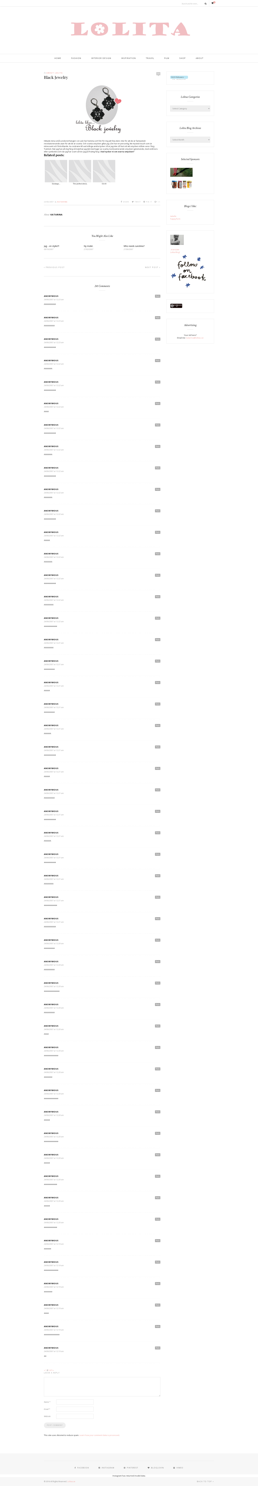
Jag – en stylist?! (51, 246)
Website (47, 1416)
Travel (150, 58)
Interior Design (101, 58)
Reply (158, 296)
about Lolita (54, 73)
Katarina (62, 202)
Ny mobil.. (88, 246)
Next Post (152, 267)
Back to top (205, 1481)
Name (47, 1402)
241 (158, 73)
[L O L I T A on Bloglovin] (179, 79)
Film (166, 58)
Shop (182, 58)
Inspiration (128, 58)
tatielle (173, 216)
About (200, 58)
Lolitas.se (71, 1481)
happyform (175, 218)
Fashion (76, 58)
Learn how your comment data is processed (99, 1435)
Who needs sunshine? (134, 246)
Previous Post (55, 267)
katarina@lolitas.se (195, 337)
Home (57, 58)
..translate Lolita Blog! (175, 251)
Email (47, 1409)
